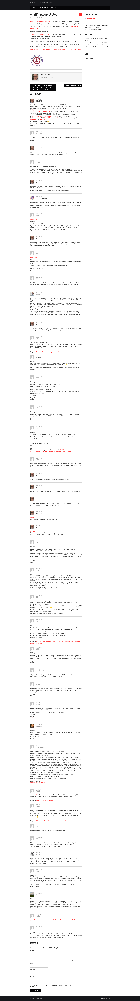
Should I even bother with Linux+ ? (46, 800)
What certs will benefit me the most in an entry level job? (52, 821)
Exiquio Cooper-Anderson (43, 198)
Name (32, 963)
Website (33, 976)
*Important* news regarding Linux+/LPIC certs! (49, 352)
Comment (34, 951)
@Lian (32, 517)
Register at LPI (36, 110)
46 (80, 14)
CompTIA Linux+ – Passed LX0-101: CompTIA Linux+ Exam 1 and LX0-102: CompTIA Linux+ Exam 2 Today (42, 88)
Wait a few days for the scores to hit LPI (43, 116)
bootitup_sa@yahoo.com (37, 782)
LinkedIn (52, 78)
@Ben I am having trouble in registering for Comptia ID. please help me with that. (53, 920)
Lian (37, 428)
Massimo (38, 357)
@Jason (32, 531)
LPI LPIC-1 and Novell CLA (72, 86)
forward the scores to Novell (52, 118)
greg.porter (46, 17)
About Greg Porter (43, 7)
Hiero (101, 998)
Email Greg (53, 7)
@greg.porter (34, 219)
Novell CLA (33, 119)
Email (32, 970)
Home (33, 7)
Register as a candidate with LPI (41, 34)
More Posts (44, 78)
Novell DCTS (43, 119)
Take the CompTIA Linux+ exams (41, 111)
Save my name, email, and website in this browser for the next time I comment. (53, 986)
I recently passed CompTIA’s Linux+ (40, 21)
